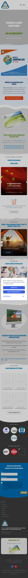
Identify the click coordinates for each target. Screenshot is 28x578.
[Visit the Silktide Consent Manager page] (23, 296)
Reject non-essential (14, 291)
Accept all (14, 287)
